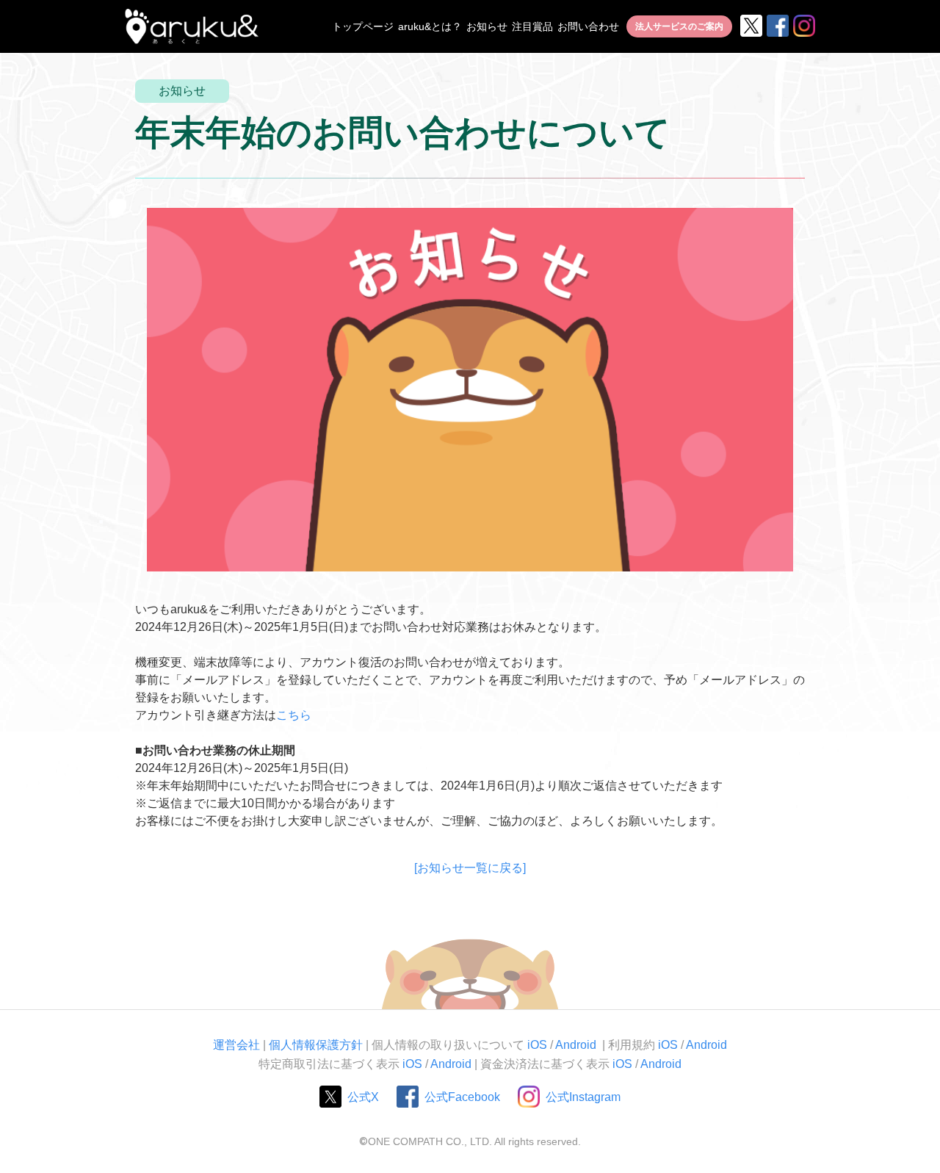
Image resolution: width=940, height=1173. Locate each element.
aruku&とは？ (430, 26)
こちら (293, 715)
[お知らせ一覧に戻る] (470, 868)
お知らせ (486, 26)
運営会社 (236, 1045)
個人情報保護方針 (316, 1045)
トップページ (363, 26)
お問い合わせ (588, 26)
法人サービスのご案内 (679, 26)
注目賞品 (532, 26)
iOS (537, 1045)
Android (577, 1045)
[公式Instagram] (803, 26)
